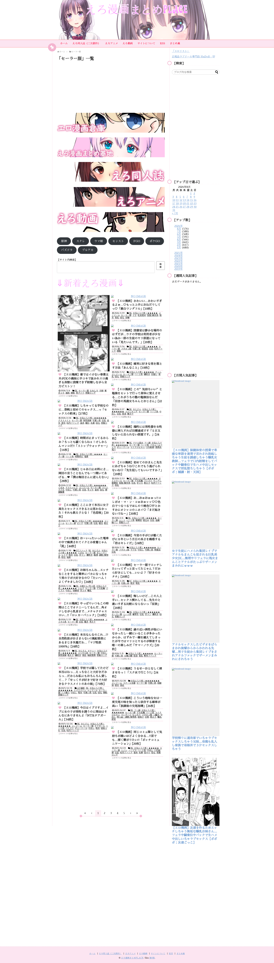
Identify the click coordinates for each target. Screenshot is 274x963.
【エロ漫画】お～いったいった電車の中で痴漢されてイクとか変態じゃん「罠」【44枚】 (84, 542)
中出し (68, 490)
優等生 (135, 614)
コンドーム (117, 374)
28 (187, 207)
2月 (179, 245)
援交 (101, 523)
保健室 (115, 483)
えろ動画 (128, 43)
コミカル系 (83, 653)
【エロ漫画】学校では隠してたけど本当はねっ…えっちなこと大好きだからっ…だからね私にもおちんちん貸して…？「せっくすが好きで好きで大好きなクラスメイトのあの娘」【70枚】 (84, 676)
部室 (114, 719)
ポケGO (155, 241)
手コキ (61, 393)
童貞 (82, 423)
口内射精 (150, 447)
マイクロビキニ (137, 447)
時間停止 (79, 456)
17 (173, 203)
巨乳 (151, 349)
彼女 (63, 423)
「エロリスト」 (181, 51)
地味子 (141, 717)
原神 (64, 241)
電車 (86, 456)
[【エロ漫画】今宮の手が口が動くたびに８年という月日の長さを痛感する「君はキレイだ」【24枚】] (137, 531)
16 (195, 200)
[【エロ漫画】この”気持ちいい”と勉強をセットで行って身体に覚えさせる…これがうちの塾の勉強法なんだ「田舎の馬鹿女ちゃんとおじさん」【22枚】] (137, 384)
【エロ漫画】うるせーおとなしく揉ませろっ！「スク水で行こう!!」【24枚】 (137, 672)
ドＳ (134, 315)
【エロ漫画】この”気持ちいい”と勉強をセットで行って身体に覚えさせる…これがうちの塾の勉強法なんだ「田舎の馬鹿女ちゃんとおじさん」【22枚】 (137, 397)
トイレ (124, 750)
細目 (87, 423)
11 (177, 200)
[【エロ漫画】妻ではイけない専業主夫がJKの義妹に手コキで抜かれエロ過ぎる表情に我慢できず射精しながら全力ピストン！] (84, 333)
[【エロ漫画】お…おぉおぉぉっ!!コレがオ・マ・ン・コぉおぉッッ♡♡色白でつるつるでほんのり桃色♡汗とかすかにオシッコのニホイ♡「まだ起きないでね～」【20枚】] (137, 493)
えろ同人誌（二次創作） (86, 43)
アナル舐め (138, 443)
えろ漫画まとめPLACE (132, 958)
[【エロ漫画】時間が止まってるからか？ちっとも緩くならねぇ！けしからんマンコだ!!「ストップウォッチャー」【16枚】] (84, 433)
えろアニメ (111, 43)
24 (173, 207)
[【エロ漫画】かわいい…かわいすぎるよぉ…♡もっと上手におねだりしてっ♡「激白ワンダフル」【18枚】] (137, 296)
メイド (105, 488)
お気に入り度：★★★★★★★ (145, 681)
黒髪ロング (90, 393)
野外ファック (150, 656)
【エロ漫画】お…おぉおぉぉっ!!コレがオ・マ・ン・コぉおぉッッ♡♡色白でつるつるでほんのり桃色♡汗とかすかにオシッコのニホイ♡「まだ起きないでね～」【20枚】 (136, 506)
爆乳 (89, 591)
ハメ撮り (65, 693)
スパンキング (131, 412)
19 (180, 203)
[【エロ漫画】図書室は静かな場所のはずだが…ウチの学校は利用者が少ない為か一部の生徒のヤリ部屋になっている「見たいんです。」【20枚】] (137, 326)
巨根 (147, 717)
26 (180, 207)
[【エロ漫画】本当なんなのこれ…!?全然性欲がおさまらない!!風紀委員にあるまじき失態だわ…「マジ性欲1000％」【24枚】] (84, 630)
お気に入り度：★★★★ (91, 454)
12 (180, 200)
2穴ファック (81, 551)
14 (187, 200)
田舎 (124, 414)
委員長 (158, 447)
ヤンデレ (157, 481)
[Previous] (92, 813)
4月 (179, 239)
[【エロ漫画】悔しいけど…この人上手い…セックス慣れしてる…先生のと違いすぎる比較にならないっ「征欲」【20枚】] (137, 591)
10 (173, 200)
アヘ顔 (147, 443)
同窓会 (157, 550)
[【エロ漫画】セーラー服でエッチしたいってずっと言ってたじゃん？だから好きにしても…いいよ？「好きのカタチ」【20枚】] (137, 560)
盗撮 (157, 520)
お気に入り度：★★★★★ (145, 313)
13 (184, 200)
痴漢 (96, 555)
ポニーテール (123, 447)
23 (195, 203)
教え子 (147, 483)
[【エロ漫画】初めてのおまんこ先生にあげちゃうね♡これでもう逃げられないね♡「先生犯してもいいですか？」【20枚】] (137, 458)
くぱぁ (61, 488)
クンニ (158, 372)
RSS (162, 43)
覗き (86, 622)
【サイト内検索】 (67, 260)
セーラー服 (83, 391)
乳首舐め (142, 315)
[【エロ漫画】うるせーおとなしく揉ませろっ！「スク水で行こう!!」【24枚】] (137, 664)
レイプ (64, 555)
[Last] (137, 813)
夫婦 (101, 391)
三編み (156, 715)
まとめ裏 (175, 43)
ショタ (81, 588)
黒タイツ (80, 393)
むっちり (136, 715)
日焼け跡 (128, 656)
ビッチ (80, 523)
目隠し (154, 374)
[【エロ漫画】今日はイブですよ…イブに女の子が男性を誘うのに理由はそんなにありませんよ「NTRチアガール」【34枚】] (84, 703)
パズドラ (66, 250)
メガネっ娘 (126, 349)
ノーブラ (132, 750)
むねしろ (94, 391)
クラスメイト (64, 420)
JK (76, 391)
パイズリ (148, 481)
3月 (179, 242)
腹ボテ (130, 414)
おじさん (137, 409)
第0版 (152, 958)
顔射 (73, 393)
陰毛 (122, 318)
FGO (136, 241)
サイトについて (146, 43)
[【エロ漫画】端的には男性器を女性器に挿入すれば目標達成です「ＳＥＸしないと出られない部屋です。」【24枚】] (137, 422)
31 (173, 210)
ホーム (64, 43)
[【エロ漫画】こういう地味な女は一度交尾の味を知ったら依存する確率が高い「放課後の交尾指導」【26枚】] (137, 693)
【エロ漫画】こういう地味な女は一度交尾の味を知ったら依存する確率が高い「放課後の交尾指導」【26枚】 (137, 702)
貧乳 (138, 583)
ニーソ (122, 520)
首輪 (127, 318)
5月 (179, 237)
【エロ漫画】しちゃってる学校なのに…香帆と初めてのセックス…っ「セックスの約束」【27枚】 (84, 409)
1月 (179, 247)
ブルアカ (87, 250)
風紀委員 (91, 655)
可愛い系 (136, 349)
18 (177, 203)
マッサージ (126, 715)
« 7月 (175, 213)
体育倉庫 (87, 420)
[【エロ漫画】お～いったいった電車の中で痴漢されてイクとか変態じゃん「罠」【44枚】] (84, 533)
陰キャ (147, 753)
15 (191, 200)
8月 (179, 229)
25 (177, 207)
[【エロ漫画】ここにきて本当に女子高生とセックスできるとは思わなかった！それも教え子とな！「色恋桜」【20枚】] (84, 500)
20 (184, 203)
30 (195, 207)
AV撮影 (81, 688)
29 (191, 207)
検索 (161, 265)
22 (191, 203)
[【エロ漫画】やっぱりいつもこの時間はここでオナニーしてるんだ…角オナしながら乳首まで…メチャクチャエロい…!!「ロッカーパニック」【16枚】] (84, 599)
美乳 (117, 318)
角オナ (92, 622)
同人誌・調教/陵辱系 (127, 717)
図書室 (145, 349)
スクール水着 (129, 683)
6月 (179, 234)
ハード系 (138, 374)
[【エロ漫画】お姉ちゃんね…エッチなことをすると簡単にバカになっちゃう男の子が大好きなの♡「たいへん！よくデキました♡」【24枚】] (84, 565)
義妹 (67, 393)
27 (184, 207)
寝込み (146, 520)
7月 (179, 231)
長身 (93, 423)
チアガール (100, 726)
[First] (85, 813)
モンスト (118, 241)
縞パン (115, 522)
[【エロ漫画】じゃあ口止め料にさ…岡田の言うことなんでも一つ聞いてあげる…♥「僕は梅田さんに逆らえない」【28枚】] (84, 464)
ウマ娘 (98, 241)
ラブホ (61, 490)
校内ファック (73, 423)
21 (187, 203)
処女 (71, 555)
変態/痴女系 (152, 315)
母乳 (117, 485)
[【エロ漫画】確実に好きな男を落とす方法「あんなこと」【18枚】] (137, 359)
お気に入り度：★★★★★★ (93, 418)
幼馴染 (76, 591)
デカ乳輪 (138, 481)
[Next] (131, 813)
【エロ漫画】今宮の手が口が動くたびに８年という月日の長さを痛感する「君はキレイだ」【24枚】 (137, 539)
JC (130, 581)
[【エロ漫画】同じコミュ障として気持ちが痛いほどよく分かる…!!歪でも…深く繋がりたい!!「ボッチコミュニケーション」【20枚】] (137, 727)
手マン (82, 555)
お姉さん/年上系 (87, 586)
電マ (114, 450)
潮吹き (147, 374)
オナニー (92, 651)
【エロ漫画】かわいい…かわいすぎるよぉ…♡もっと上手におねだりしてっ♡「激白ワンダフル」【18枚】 (137, 305)
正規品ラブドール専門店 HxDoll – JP (193, 56)
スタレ (80, 241)
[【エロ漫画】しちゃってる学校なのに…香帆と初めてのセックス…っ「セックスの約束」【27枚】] (84, 401)
